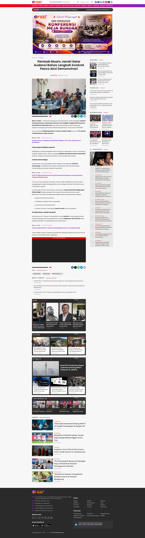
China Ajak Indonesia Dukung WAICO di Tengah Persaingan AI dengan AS (70, 424)
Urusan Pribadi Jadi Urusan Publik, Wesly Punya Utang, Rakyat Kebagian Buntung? (65, 326)
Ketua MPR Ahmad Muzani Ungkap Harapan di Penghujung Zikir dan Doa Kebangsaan (103, 195)
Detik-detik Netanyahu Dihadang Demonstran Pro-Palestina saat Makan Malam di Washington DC (103, 203)
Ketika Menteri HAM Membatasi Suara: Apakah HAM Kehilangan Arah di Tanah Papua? (52, 326)
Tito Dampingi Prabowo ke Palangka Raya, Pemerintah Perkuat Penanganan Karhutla (69, 463)
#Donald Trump (64, 411)
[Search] (50, 2)
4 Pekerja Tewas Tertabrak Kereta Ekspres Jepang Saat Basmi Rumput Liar (107, 127)
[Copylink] (84, 116)
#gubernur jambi (78, 411)
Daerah (41, 57)
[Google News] (51, 517)
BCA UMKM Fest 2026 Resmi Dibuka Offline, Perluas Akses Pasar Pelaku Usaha (40, 350)
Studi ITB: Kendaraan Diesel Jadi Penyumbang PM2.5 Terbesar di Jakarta (72, 367)
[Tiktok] (48, 517)
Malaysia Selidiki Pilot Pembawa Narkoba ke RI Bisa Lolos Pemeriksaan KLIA (103, 219)
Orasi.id (47, 532)
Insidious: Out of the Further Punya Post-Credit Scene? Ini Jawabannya (69, 450)
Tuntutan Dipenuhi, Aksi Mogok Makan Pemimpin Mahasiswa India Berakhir (95, 128)
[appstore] (36, 526)
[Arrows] (33, 341)
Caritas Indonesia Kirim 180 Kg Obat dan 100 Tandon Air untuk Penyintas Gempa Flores (105, 81)
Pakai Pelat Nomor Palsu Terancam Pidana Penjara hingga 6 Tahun (59, 389)
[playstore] (46, 526)
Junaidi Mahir (37, 273)
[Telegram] (81, 116)
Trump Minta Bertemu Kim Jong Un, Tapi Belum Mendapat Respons (95, 143)
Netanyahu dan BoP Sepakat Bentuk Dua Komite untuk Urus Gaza (107, 143)
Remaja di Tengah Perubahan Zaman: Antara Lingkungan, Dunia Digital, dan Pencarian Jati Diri (39, 328)
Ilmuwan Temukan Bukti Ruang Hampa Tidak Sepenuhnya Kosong (101, 98)
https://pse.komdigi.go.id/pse (87, 526)
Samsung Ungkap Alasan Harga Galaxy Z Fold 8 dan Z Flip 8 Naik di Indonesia (103, 227)
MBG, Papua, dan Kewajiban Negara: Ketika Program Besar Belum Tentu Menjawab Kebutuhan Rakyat (78, 327)
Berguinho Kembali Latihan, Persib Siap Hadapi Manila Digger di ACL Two (86, 9)
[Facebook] (72, 116)
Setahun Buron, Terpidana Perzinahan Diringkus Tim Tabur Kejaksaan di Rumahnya (56, 141)
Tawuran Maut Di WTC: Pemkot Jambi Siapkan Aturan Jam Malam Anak (56, 228)
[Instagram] (42, 517)
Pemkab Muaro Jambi (58, 273)
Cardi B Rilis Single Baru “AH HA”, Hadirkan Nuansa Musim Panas (103, 235)
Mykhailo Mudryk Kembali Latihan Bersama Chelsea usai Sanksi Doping (102, 186)
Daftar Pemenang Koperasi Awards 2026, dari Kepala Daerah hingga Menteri (75, 350)
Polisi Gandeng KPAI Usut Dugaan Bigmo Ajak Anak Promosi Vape (105, 72)
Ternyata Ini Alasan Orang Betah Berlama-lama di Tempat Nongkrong (68, 476)
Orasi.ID (34, 57)
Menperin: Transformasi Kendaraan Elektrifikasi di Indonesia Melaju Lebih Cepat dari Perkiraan (103, 171)
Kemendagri (46, 273)
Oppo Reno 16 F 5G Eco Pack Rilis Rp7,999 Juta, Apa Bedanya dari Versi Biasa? (103, 178)
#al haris (49, 411)
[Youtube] (45, 517)
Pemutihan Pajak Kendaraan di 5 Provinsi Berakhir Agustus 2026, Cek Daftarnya (76, 390)
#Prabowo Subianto (39, 411)
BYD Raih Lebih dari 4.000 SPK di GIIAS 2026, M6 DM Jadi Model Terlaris (41, 390)
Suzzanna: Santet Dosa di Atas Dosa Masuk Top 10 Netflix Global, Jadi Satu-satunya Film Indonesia (102, 212)
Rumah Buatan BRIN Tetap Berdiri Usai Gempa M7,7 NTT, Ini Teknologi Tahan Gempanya (101, 105)
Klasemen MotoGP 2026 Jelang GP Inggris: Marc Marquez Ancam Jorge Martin (102, 244)
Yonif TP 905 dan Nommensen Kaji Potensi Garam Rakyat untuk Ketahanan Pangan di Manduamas (57, 176)
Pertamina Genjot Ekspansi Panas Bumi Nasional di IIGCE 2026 (58, 349)
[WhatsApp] (78, 116)
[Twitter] (75, 116)
